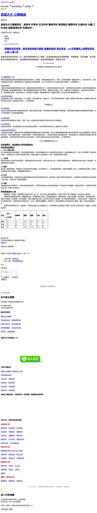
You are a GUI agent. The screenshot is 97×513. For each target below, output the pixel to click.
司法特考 (4, 432)
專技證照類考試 (18, 261)
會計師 (11, 466)
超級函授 (4, 390)
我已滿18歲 (5, 509)
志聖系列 (4, 383)
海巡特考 (4, 435)
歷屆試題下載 (16, 320)
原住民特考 (4, 443)
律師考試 (4, 466)
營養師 (3, 473)
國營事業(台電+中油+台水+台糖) (11, 451)
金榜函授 (12, 390)
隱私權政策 (59, 486)
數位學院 (12, 383)
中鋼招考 (4, 454)
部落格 (7, 38)
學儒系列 (12, 379)
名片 (6, 41)
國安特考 (4, 439)
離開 (11, 509)
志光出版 (4, 386)
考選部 (3, 331)
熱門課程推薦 (5, 328)
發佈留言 (4, 279)
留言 (18, 253)
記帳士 (17, 469)
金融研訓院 (11, 331)
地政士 (11, 469)
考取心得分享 (5, 324)
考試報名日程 (5, 320)
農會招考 (12, 458)
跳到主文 (4, 20)
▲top (2, 264)
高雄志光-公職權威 (13, 14)
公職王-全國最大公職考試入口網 (11, 371)
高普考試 (4, 428)
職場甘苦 (16, 32)
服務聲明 (66, 486)
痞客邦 (14, 253)
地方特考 (20, 428)
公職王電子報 (16, 328)
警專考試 (20, 481)
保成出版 (12, 386)
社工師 (17, 466)
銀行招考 (20, 454)
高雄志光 (4, 243)
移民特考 (20, 435)
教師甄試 (4, 481)
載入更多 (4, 268)
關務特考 (12, 435)
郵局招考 (12, 454)
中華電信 (4, 458)
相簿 (6, 36)
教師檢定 (12, 481)
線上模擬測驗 (16, 324)
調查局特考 (20, 439)
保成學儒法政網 (6, 375)
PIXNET (34, 486)
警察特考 (12, 432)
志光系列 (4, 379)
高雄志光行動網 (6, 316)
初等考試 (12, 428)
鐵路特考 (20, 432)
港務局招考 (20, 458)
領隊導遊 (4, 469)
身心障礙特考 (14, 443)
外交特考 (12, 439)
